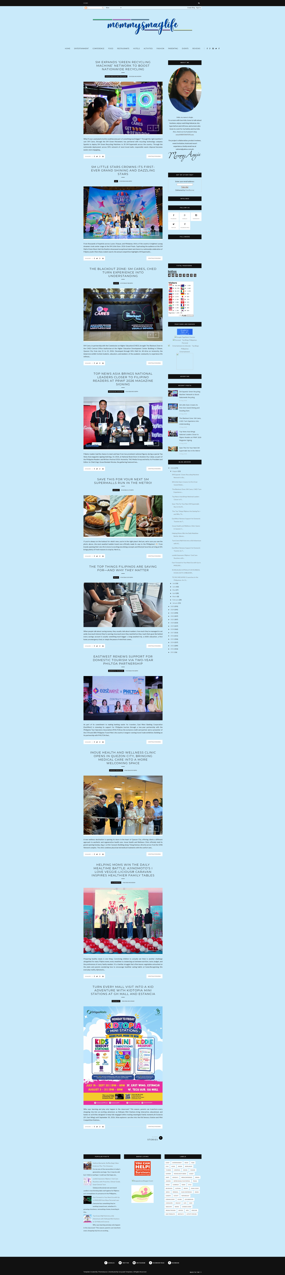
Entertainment (81, 49)
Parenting (173, 49)
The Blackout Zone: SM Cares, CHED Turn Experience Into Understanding (123, 272)
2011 (172, 652)
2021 (172, 619)
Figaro (180, 1199)
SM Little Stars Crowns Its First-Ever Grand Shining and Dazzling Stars (123, 170)
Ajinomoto (116, 882)
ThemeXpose (102, 1272)
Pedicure (194, 1210)
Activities (148, 49)
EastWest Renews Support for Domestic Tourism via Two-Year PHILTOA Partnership (123, 660)
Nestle (168, 1192)
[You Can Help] (142, 1175)
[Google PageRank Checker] (185, 337)
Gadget (191, 1173)
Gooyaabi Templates (126, 1272)
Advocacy (175, 1177)
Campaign (176, 1184)
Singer (180, 1166)
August (175, 471)
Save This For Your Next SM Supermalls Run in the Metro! (123, 481)
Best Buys (181, 1214)
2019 (172, 626)
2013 (172, 646)
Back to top (195, 1272)
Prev (150, 128)
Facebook (173, 218)
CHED (116, 283)
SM (116, 181)
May (173, 590)
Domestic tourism (116, 670)
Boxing (177, 1206)
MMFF (167, 1177)
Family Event (195, 1188)
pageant (178, 1203)
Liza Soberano (189, 1199)
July (173, 583)
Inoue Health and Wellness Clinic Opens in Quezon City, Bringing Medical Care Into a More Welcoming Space (123, 758)
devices (180, 1210)
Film (167, 1166)
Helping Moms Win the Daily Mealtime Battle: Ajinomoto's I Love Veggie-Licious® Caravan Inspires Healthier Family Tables (123, 870)
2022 (172, 616)
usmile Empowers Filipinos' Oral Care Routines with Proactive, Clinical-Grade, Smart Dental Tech (106, 1181)
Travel (195, 1181)
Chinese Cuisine (186, 1206)
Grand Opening (116, 770)
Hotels (136, 49)
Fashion (160, 49)
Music (173, 1166)
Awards (168, 1181)
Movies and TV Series (180, 1173)
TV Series (168, 1170)
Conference (98, 49)
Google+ (184, 218)
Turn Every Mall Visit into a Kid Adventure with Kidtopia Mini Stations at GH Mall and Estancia (123, 990)
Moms (183, 1184)
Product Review (170, 1210)
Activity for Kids (191, 1214)
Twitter (173, 227)
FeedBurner (189, 190)
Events (185, 49)
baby (190, 1203)
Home (85, 3)
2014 (172, 642)
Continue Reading (154, 156)
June (174, 587)
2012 (172, 649)
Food (110, 49)
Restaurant (188, 1166)
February (175, 600)
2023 (172, 613)
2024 (172, 610)
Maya (116, 577)
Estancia (116, 1001)
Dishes (197, 1192)
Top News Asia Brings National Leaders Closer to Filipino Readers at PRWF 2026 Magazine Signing (123, 379)
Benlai (116, 490)
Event (167, 1162)
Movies (185, 1170)
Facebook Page (184, 227)
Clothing (178, 1188)
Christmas (177, 1170)
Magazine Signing (116, 391)
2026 (172, 468)
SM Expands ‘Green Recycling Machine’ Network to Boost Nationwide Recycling (123, 65)
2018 (172, 629)
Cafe (185, 1203)
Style (189, 1184)
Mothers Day (185, 1195)
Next (156, 128)
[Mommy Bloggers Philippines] (142, 1202)
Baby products (170, 1214)
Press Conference (186, 1177)
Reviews (196, 49)
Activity (176, 1195)
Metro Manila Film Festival (182, 1181)
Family (168, 1184)
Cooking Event (170, 1199)
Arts (187, 1210)
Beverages (169, 1188)
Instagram (196, 218)
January (175, 603)
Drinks (197, 1177)
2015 (172, 639)
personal (175, 1192)
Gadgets (168, 1195)
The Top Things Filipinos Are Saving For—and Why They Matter (123, 568)
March (174, 596)
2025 (172, 606)
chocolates (169, 1203)
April (174, 593)
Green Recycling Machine (116, 76)
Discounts (169, 1206)
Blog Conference (186, 1192)
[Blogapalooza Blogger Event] (142, 1181)
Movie (186, 1162)
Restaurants (123, 49)
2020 (172, 623)
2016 (172, 636)
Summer (168, 1173)
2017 (172, 633)
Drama (186, 1188)
